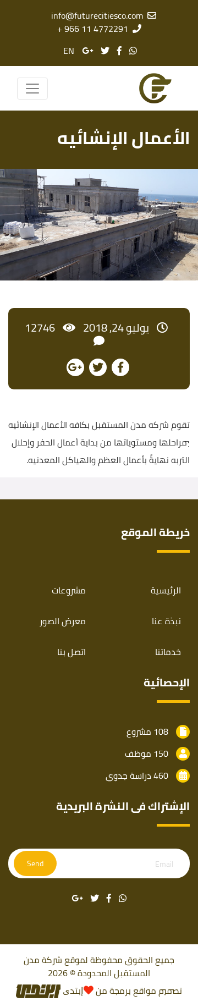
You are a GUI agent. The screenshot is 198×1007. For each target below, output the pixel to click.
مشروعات (69, 590)
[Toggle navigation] (32, 89)
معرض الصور (63, 621)
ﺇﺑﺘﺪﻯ (72, 990)
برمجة (119, 990)
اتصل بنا (71, 651)
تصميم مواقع (157, 990)
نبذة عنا (166, 621)
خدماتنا (168, 651)
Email (164, 864)
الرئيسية (166, 590)
